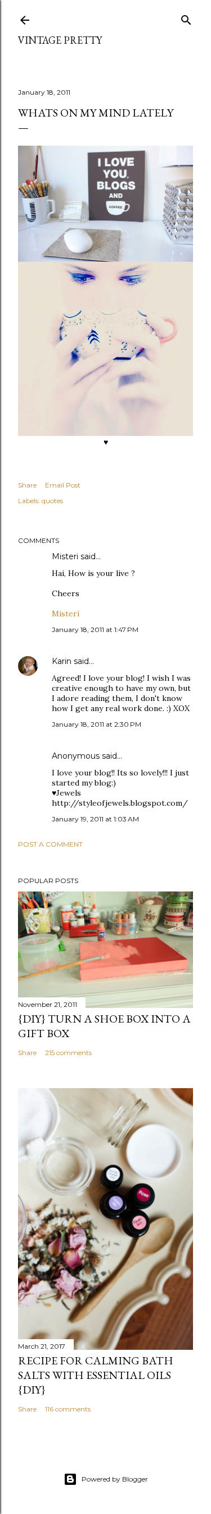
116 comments (68, 1409)
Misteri (67, 614)
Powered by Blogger (115, 1479)
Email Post (62, 485)
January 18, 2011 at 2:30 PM (96, 724)
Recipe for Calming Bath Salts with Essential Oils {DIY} (95, 1375)
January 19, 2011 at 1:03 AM (95, 819)
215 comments (68, 1052)
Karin (61, 661)
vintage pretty (60, 40)
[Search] (186, 18)
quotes (52, 500)
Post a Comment (50, 844)
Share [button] (27, 485)
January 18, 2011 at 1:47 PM (95, 629)
